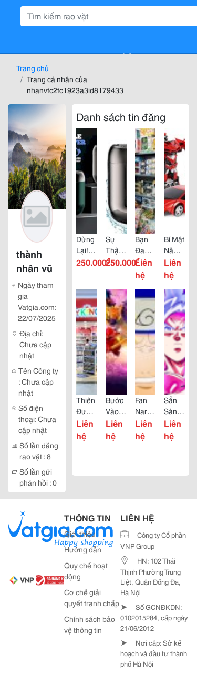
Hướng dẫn (82, 549)
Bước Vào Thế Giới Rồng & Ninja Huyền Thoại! (116, 406)
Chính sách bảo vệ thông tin (89, 624)
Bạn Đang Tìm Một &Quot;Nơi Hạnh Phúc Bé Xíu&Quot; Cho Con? (145, 245)
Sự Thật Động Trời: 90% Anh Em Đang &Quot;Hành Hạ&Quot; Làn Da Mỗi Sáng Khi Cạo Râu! (116, 245)
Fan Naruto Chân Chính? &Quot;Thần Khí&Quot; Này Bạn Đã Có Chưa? (145, 406)
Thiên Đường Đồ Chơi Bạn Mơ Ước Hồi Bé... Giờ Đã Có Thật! (86, 406)
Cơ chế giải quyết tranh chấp (91, 597)
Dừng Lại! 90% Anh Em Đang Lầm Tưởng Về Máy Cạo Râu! (86, 245)
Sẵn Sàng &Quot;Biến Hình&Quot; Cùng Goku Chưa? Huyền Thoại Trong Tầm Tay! (174, 406)
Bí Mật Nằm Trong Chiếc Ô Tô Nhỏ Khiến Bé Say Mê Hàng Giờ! (174, 245)
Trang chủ (32, 68)
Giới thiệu (80, 533)
